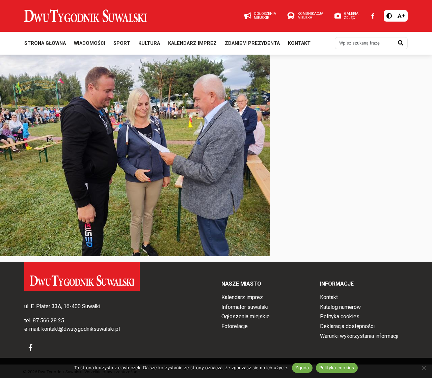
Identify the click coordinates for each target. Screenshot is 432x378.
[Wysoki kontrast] (389, 16)
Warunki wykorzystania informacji (359, 336)
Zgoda (302, 367)
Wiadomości (89, 43)
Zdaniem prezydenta (252, 43)
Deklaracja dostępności (347, 326)
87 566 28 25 (48, 320)
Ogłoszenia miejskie (245, 316)
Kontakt (299, 43)
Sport (121, 43)
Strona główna (45, 43)
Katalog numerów (340, 307)
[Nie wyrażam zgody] (423, 368)
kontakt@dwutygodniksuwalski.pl (81, 329)
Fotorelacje (234, 326)
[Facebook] (373, 15)
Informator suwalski (244, 307)
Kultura (149, 43)
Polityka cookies (339, 316)
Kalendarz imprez (192, 43)
